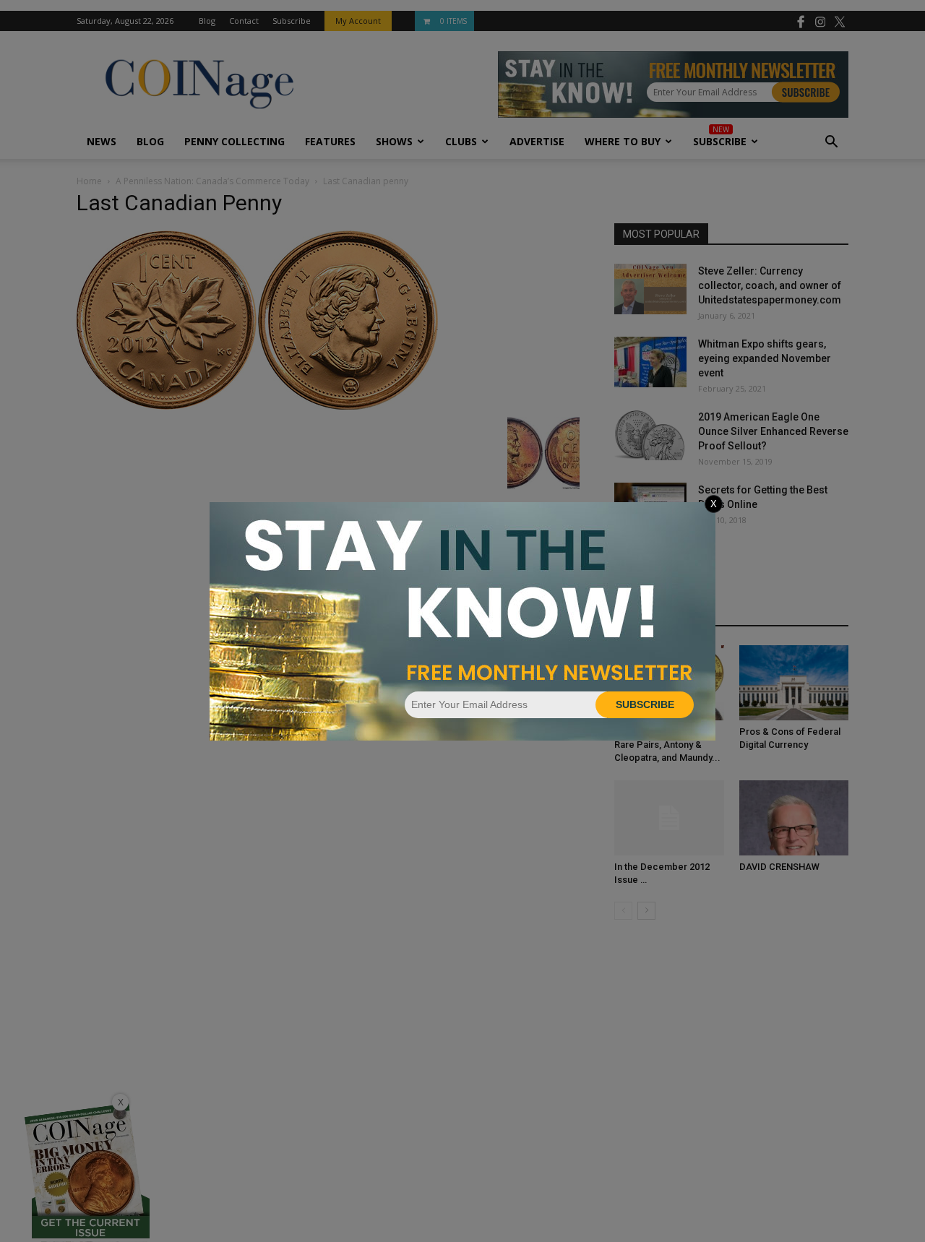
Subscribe (645, 704)
